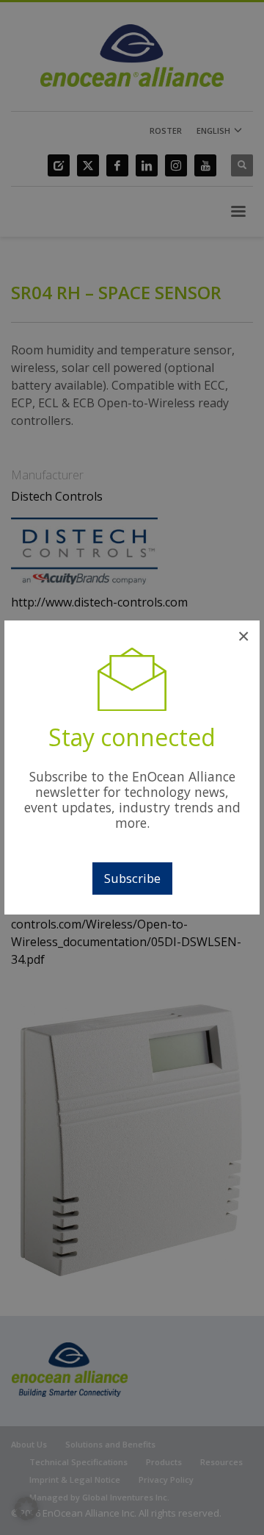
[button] (26, 1508)
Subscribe (132, 878)
